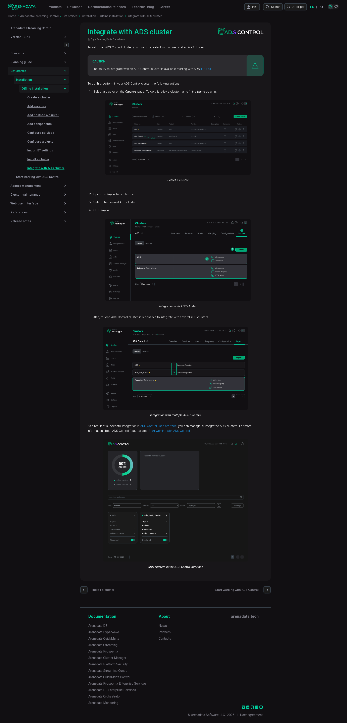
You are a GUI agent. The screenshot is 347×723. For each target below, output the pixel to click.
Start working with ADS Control (37, 177)
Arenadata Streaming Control (31, 28)
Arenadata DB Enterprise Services (112, 690)
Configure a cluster (41, 141)
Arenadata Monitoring (103, 703)
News (163, 626)
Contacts (165, 638)
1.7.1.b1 (206, 69)
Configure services (40, 133)
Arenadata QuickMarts (103, 638)
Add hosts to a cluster (43, 115)
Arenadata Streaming (102, 645)
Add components (39, 124)
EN (312, 7)
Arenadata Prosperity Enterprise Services (117, 683)
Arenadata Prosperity (103, 651)
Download (75, 7)
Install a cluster (38, 159)
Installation (24, 80)
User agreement (251, 715)
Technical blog (143, 7)
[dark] (330, 6)
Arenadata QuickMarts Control (109, 677)
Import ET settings (40, 150)
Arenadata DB (97, 626)
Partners (165, 632)
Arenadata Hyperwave (103, 632)
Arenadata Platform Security (108, 664)
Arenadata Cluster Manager (107, 658)
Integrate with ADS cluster (45, 168)
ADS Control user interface (158, 426)
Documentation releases (107, 7)
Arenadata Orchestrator (104, 696)
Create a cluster (38, 97)
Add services (36, 106)
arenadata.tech (245, 616)
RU (320, 7)
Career (165, 7)
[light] (336, 6)
